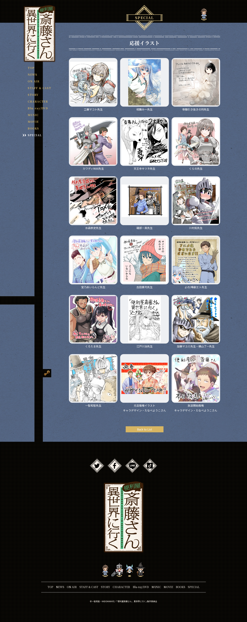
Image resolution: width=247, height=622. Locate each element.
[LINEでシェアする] (132, 470)
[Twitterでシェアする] (97, 470)
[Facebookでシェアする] (115, 470)
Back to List (144, 429)
